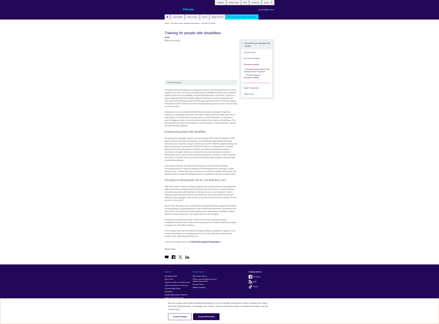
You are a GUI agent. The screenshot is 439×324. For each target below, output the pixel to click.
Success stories (198, 284)
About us (168, 272)
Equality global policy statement (176, 295)
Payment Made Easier (173, 288)
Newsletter (168, 292)
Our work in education (252, 58)
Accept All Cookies (206, 317)
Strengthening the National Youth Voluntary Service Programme (257, 70)
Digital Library (249, 94)
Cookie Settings (180, 317)
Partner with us (198, 272)
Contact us (255, 2)
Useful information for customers (176, 285)
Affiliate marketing (199, 287)
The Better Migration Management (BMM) (252, 76)
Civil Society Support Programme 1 (205, 242)
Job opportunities (171, 276)
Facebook (256, 277)
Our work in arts (249, 52)
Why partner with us (200, 276)
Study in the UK (217, 17)
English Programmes (251, 88)
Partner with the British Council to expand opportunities (205, 280)
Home (167, 17)
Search (273, 3)
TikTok (255, 287)
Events (204, 17)
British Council (171, 9)
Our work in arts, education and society (242, 17)
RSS (254, 282)
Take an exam (192, 17)
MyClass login (234, 2)
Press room (169, 279)
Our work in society (251, 64)
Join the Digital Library (266, 10)
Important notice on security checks (177, 282)
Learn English (177, 17)
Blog (245, 2)
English (220, 2)
